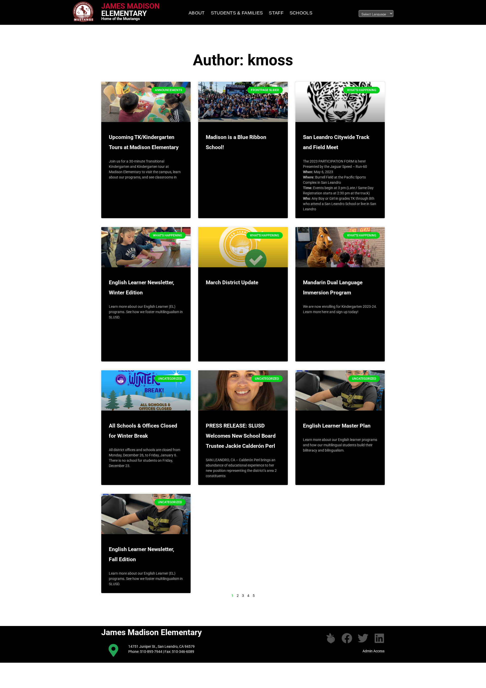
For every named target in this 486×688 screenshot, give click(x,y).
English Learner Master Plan (337, 426)
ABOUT (197, 12)
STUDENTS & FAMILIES (237, 12)
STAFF (276, 12)
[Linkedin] (379, 638)
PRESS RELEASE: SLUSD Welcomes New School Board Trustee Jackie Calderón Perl (241, 436)
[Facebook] (346, 638)
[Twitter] (363, 638)
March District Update (232, 282)
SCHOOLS (301, 12)
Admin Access (373, 651)
